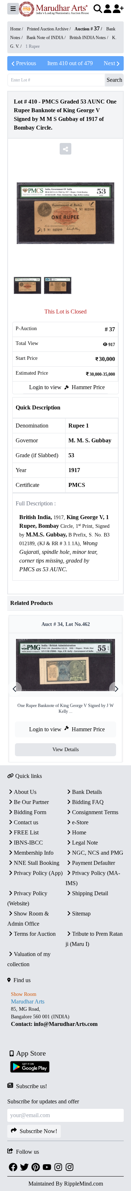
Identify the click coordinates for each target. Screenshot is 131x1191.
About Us (25, 792)
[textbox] (65, 543)
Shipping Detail (90, 893)
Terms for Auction (35, 934)
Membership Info (33, 853)
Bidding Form (30, 812)
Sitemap (81, 913)
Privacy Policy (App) (38, 873)
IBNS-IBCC (28, 842)
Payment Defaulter (93, 863)
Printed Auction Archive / (49, 28)
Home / (17, 28)
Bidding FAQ (88, 802)
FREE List (26, 832)
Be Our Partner (31, 802)
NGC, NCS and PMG (97, 853)
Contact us (26, 822)
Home (79, 832)
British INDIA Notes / (89, 37)
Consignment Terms (95, 812)
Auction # (87, 28)
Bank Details (87, 792)
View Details (65, 749)
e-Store (80, 822)
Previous (26, 63)
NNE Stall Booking (36, 863)
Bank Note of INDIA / (47, 37)
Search (114, 80)
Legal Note (85, 842)
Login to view (45, 387)
